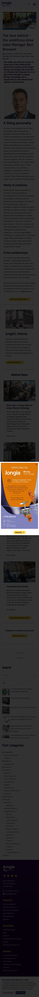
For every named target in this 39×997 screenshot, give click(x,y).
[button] (36, 464)
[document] (19, 498)
